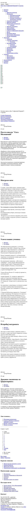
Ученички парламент (12, 21)
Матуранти (10, 55)
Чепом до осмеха (8, 425)
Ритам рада (10, 14)
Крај (5, 449)
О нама (6, 11)
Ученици (6, 54)
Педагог (9, 51)
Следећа (6, 448)
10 (4, 447)
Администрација (11, 47)
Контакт (6, 62)
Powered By (8, 509)
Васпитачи (10, 48)
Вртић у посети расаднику (11, 423)
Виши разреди (10, 57)
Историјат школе (11, 33)
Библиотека (10, 50)
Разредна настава (14, 16)
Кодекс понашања (11, 36)
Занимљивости (8, 60)
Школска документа (12, 26)
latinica (2, 457)
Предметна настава (15, 15)
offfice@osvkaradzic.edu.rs (7, 1)
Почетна (6, 9)
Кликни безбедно (8, 465)
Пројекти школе (11, 29)
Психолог (12, 41)
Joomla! (3, 507)
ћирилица (7, 457)
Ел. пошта (6, 139)
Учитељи (12, 44)
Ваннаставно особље (12, 53)
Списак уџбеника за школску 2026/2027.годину (11, 421)
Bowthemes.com (5, 505)
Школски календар (12, 12)
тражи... (3, 4)
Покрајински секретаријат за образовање (14, 468)
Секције (12, 25)
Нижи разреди (10, 58)
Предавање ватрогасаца (10, 419)
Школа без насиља (9, 466)
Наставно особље (11, 43)
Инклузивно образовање (13, 34)
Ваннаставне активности (13, 23)
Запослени (6, 37)
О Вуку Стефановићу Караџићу (15, 30)
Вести (8, 32)
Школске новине (11, 22)
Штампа (6, 137)
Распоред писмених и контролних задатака (15, 18)
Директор (9, 39)
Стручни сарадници (12, 40)
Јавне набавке (10, 28)
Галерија (6, 61)
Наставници (13, 46)
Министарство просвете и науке (12, 463)
